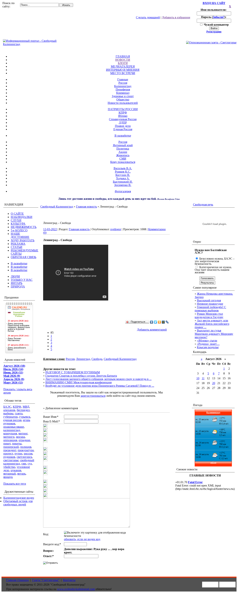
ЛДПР (123, 122)
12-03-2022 (50, 229)
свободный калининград (18, 462)
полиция (25, 446)
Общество (122, 99)
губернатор (10, 416)
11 (203, 378)
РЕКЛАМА (18, 243)
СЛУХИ (16, 220)
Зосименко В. (122, 185)
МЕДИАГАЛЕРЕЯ (123, 66)
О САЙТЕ (17, 213)
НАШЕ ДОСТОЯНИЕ (20, 235)
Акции (122, 151)
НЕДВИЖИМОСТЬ (23, 227)
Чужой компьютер (216, 24)
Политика (122, 148)
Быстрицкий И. (123, 181)
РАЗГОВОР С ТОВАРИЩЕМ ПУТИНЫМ (72, 372)
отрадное (24, 440)
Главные (122, 79)
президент (9, 450)
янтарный (9, 473)
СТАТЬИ (16, 247)
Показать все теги (14, 483)
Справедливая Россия (122, 119)
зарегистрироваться (93, 395)
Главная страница (17, 580)
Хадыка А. (123, 178)
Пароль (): (214, 17)
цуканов (16, 470)
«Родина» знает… (208, 343)
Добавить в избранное (176, 17)
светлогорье (11, 460)
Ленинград (83, 359)
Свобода (96, 359)
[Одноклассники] (159, 322)
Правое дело (123, 125)
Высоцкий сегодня (209, 300)
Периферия (123, 89)
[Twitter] (155, 322)
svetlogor (115, 229)
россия (28, 453)
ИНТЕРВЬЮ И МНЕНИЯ (122, 69)
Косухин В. (122, 175)
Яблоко (122, 115)
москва (20, 436)
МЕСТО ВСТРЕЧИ (122, 73)
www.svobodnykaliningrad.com (76, 589)
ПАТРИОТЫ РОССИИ (123, 109)
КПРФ (123, 112)
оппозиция (10, 440)
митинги (9, 436)
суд (30, 463)
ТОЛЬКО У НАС (22, 279)
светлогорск (24, 456)
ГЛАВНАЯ (123, 56)
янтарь (21, 473)
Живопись (122, 155)
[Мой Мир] (163, 322)
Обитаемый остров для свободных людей (18, 503)
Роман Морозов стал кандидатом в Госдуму (209, 315)
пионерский (11, 446)
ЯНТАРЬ (16, 283)
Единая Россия (122, 129)
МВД (26, 406)
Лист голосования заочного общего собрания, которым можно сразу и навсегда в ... (98, 379)
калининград (11, 430)
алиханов (9, 410)
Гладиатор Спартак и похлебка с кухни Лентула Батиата (81, 375)
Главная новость (86, 206)
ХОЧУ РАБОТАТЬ (22, 240)
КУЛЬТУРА (18, 223)
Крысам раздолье (208, 347)
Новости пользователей (123, 102)
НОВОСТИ (122, 59)
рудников (9, 456)
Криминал (122, 92)
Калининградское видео (18, 497)
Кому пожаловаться (122, 162)
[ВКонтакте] (152, 322)
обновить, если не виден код (82, 539)
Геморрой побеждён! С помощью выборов (210, 309)
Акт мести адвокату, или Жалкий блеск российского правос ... (212, 324)
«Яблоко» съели (207, 340)
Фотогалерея (123, 191)
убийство (9, 466)
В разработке (123, 135)
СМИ (122, 158)
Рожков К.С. (123, 171)
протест (8, 453)
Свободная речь (203, 204)
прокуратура (26, 450)
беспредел (23, 410)
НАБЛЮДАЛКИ (21, 217)
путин (18, 453)
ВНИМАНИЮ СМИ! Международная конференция (78, 382)
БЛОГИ (123, 63)
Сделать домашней (148, 17)
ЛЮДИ (15, 276)
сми (23, 463)
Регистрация (213, 31)
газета (18, 413)
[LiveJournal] (167, 322)
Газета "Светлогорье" (46, 580)
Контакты (69, 580)
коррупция (10, 433)
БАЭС (7, 406)
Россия (122, 82)
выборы (8, 413)
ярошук (8, 477)
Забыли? (218, 17)
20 (213, 383)
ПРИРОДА (18, 286)
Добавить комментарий (152, 329)
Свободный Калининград (56, 206)
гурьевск (24, 416)
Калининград (122, 86)
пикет (7, 443)
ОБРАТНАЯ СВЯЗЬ (23, 257)
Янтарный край (123, 145)
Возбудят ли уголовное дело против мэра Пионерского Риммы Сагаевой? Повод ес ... (99, 385)
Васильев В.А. (123, 168)
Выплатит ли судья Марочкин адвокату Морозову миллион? (214, 334)
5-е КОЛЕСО (19, 230)
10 (197, 378)
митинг (23, 433)
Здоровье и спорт (123, 96)
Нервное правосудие (210, 303)
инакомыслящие (13, 426)
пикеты (17, 443)
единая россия (12, 420)
